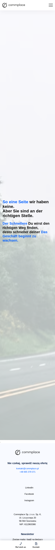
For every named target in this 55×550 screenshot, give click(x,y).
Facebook (29, 494)
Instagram (29, 500)
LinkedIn (29, 487)
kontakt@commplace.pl (27, 468)
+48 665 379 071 (27, 472)
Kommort (13, 5)
